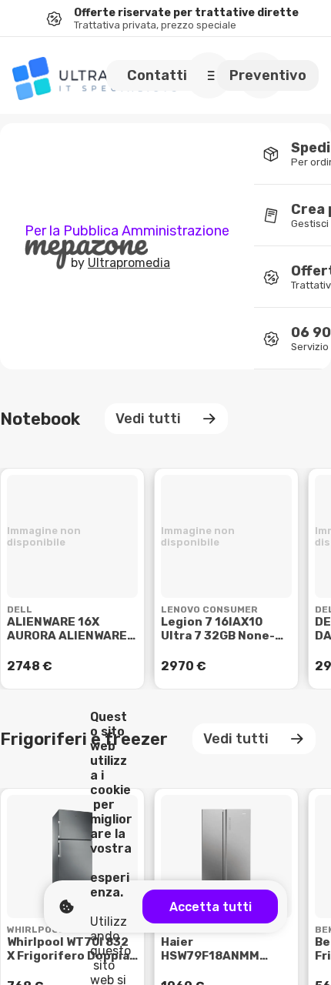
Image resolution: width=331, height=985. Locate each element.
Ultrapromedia (129, 262)
